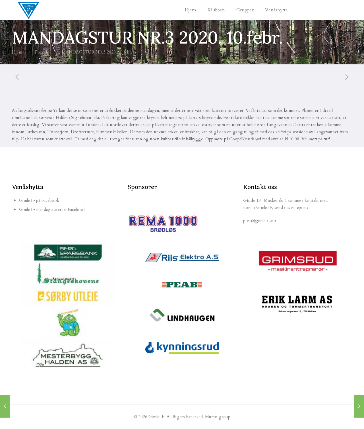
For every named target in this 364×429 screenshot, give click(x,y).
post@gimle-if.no (259, 220)
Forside (42, 52)
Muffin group (217, 417)
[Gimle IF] (28, 10)
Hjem (17, 52)
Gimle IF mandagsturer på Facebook (52, 209)
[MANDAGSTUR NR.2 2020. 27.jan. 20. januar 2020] (5, 406)
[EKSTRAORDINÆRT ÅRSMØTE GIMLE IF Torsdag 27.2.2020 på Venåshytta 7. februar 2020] (359, 406)
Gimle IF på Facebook (39, 200)
